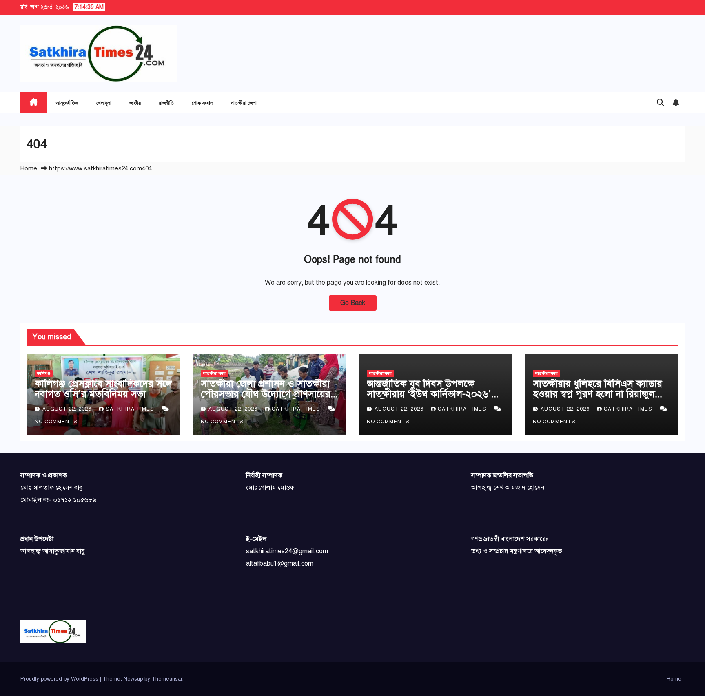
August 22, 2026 (67, 409)
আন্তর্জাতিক (66, 102)
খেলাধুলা (103, 102)
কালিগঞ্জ (43, 373)
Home (28, 168)
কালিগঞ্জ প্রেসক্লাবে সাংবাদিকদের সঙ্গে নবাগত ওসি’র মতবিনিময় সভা (103, 389)
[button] (660, 102)
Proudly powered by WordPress (60, 679)
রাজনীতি (166, 102)
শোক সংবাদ (202, 102)
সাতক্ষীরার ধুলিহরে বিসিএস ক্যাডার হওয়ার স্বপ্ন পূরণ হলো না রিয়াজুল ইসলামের (597, 394)
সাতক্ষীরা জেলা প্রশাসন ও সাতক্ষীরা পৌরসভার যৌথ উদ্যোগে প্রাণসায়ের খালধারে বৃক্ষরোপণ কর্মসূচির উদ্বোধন (267, 394)
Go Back (352, 303)
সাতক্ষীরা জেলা (244, 102)
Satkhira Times (131, 409)
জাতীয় (135, 102)
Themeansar (167, 679)
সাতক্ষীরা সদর (214, 373)
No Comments (56, 421)
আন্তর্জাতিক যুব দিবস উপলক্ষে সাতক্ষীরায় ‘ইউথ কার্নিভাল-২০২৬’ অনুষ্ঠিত (429, 394)
